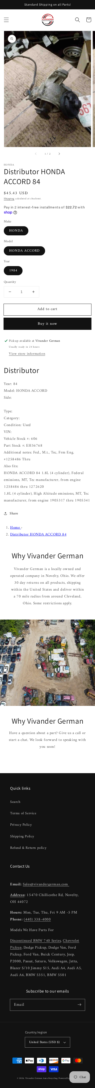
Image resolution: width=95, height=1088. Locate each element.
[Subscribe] (79, 1004)
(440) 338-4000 (37, 919)
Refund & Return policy (28, 848)
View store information (27, 354)
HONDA (16, 231)
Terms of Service (23, 813)
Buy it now (47, 323)
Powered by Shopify (68, 1078)
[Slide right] (59, 154)
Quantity (10, 282)
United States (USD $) (44, 1042)
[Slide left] (36, 154)
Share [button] (14, 513)
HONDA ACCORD (24, 251)
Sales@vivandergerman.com (46, 884)
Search (15, 802)
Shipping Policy (22, 836)
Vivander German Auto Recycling (41, 1078)
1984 (13, 270)
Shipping (9, 199)
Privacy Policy (21, 825)
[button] (6, 19)
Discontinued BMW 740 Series (35, 940)
